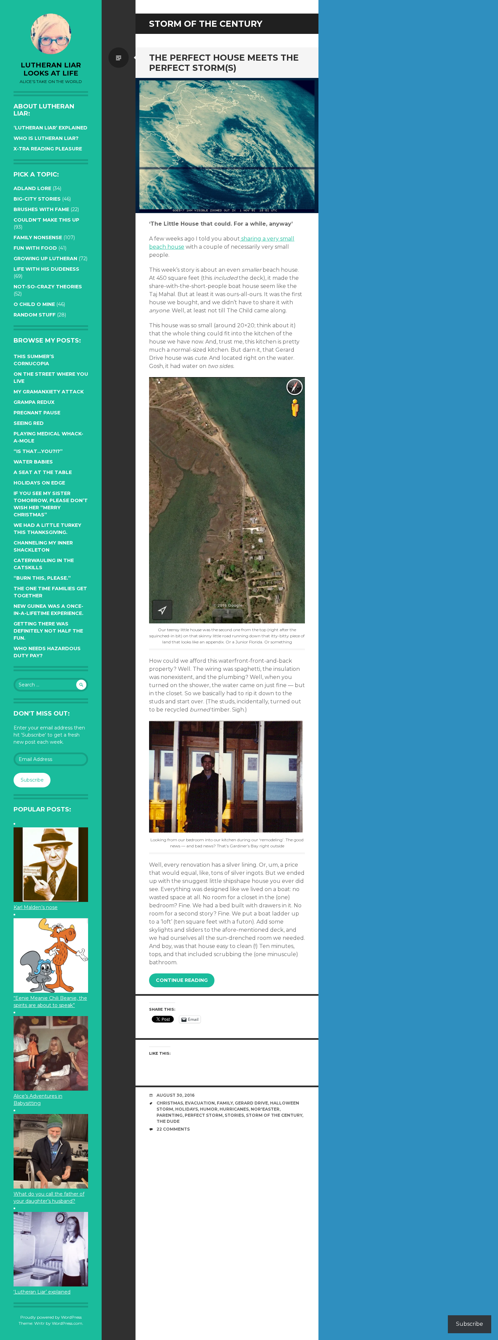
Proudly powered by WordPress (51, 1317)
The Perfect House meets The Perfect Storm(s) (224, 63)
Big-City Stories (37, 199)
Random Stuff (35, 315)
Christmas (170, 1103)
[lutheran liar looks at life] (51, 34)
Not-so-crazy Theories (48, 287)
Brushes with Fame (41, 209)
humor (208, 1109)
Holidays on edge (39, 483)
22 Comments (173, 1129)
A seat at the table (43, 472)
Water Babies (33, 462)
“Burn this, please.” (42, 578)
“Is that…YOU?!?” (38, 451)
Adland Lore (32, 188)
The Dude (168, 1121)
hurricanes (234, 1109)
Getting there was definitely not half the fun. (48, 631)
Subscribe (32, 780)
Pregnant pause (37, 413)
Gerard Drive (251, 1103)
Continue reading (182, 980)
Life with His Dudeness (46, 269)
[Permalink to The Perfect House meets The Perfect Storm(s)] (227, 145)
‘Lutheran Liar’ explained (50, 128)
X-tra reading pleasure (48, 149)
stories (234, 1115)
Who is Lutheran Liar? (46, 138)
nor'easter (265, 1109)
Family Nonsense (38, 237)
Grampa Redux (34, 402)
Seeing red (29, 423)
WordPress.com (67, 1323)
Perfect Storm (204, 1115)
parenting (170, 1115)
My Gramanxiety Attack (49, 392)
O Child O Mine (34, 304)
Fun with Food (35, 248)
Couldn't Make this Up (46, 220)
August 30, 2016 (175, 1095)
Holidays (186, 1109)
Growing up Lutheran (45, 258)
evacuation (200, 1103)
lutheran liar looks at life (51, 69)
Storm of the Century (274, 1115)
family (225, 1103)
